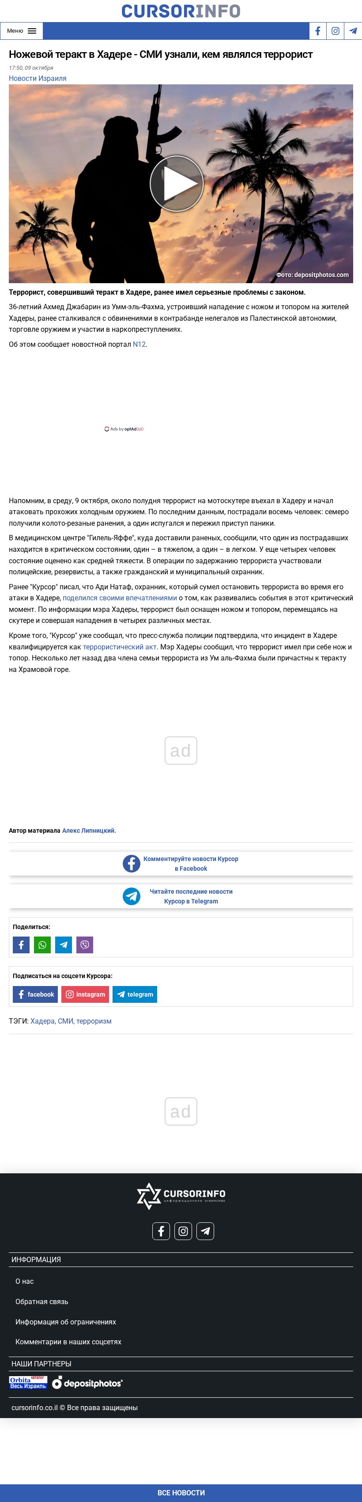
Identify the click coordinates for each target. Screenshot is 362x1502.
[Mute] (28, 277)
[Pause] (16, 277)
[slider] (50, 279)
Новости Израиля (38, 78)
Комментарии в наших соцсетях (68, 1342)
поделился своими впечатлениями (120, 598)
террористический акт (120, 647)
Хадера (42, 1021)
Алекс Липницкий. (89, 830)
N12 (139, 344)
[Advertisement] (173, 389)
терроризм (94, 1021)
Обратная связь (41, 1301)
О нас (24, 1281)
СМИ (65, 1021)
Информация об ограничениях (65, 1322)
